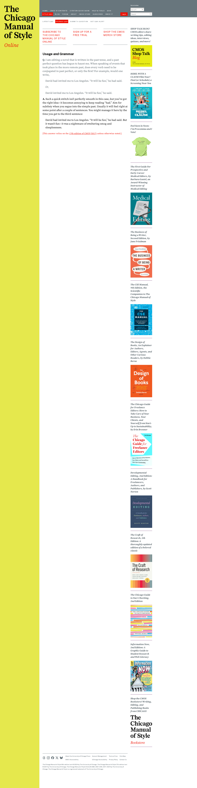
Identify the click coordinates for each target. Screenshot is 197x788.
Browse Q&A (62, 21)
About (74, 14)
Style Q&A (47, 14)
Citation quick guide (80, 11)
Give (109, 11)
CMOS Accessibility (71, 759)
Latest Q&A (48, 21)
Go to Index (135, 5)
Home (45, 11)
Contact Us (123, 759)
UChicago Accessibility (99, 759)
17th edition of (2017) (83, 133)
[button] (142, 9)
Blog (57, 14)
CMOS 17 (109, 14)
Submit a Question (79, 21)
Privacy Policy (113, 759)
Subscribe (98, 14)
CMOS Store (84, 14)
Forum (65, 14)
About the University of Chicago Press (77, 756)
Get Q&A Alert (97, 21)
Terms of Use (113, 756)
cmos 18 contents (58, 11)
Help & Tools (98, 11)
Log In (124, 14)
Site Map (123, 756)
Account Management (99, 756)
